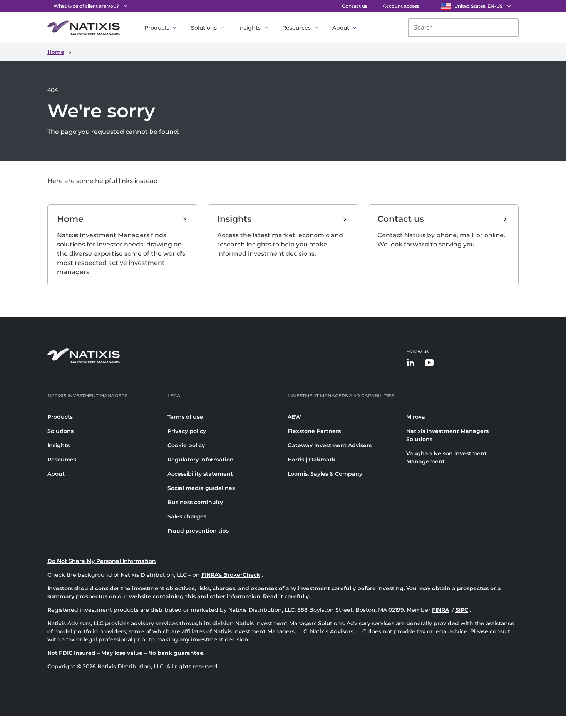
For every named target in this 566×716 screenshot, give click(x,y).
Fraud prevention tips (198, 530)
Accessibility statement (200, 473)
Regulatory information (200, 459)
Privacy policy (186, 431)
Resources (296, 27)
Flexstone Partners (314, 431)
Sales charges (186, 516)
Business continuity (195, 502)
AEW (294, 416)
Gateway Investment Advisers (330, 445)
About (340, 27)
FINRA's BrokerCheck (230, 574)
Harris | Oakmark (311, 459)
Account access (401, 6)
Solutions (204, 27)
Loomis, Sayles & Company (325, 473)
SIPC (461, 609)
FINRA (440, 609)
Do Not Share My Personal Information (101, 561)
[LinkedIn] (410, 363)
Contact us (354, 6)
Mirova (415, 416)
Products (156, 27)
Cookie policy (186, 445)
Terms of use (185, 416)
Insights (249, 27)
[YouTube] (429, 363)
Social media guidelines (201, 488)
